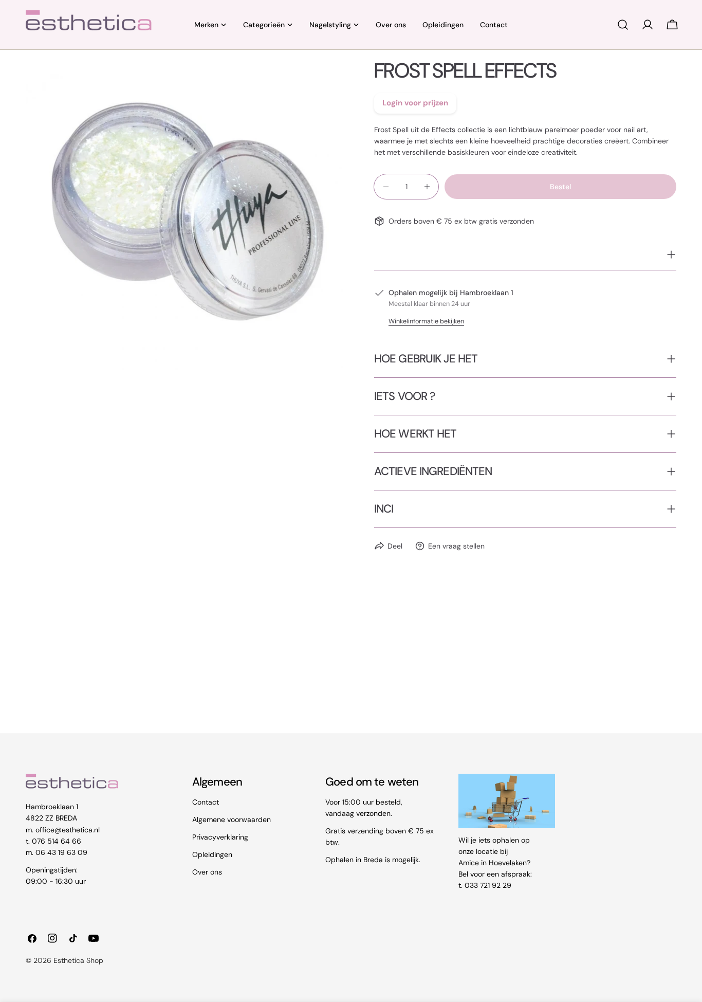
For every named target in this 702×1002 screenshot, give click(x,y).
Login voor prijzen (415, 103)
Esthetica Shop (78, 960)
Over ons (207, 872)
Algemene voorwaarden (231, 819)
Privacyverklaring (220, 837)
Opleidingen (212, 854)
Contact (205, 802)
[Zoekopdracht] (623, 24)
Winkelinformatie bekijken (426, 321)
